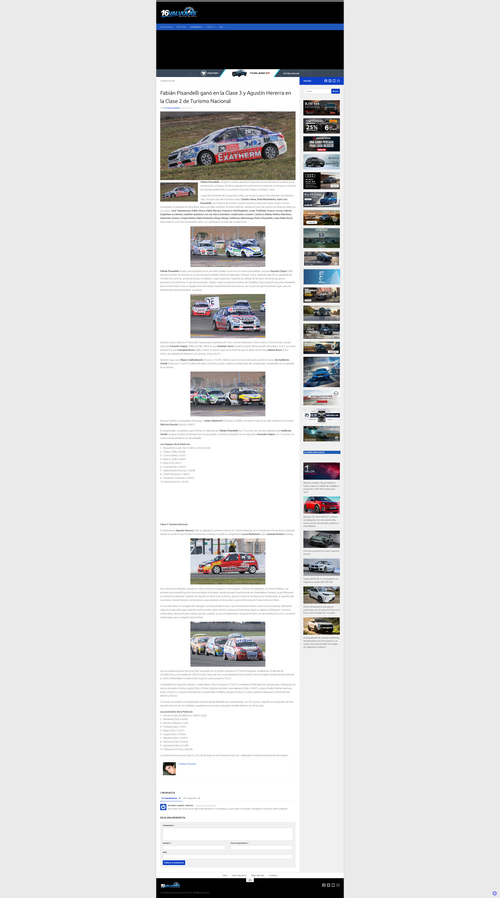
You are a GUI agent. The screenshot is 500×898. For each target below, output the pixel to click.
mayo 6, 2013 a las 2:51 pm (206, 805)
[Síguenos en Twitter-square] (330, 80)
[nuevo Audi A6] (321, 188)
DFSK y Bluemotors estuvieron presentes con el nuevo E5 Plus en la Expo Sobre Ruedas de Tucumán (321, 609)
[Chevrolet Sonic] (321, 302)
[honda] (321, 265)
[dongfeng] (321, 151)
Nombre (167, 843)
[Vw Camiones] (321, 320)
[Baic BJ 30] (321, 115)
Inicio (225, 875)
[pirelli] (321, 133)
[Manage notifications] (495, 893)
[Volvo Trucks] (321, 422)
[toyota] (321, 338)
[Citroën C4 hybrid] (321, 441)
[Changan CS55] (321, 169)
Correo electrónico (239, 843)
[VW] (321, 224)
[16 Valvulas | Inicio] (179, 12)
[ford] (321, 247)
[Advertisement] (250, 49)
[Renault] (321, 353)
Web (165, 852)
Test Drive (181, 27)
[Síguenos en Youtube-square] (334, 80)
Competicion (195, 27)
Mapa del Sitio (257, 875)
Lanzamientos (166, 27)
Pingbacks (193, 798)
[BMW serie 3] (321, 386)
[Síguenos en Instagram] (338, 80)
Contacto (273, 875)
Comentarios (172, 798)
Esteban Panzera (172, 108)
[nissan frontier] (321, 404)
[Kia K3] (321, 206)
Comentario (168, 825)
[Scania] (321, 284)
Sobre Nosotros (239, 875)
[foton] (250, 73)
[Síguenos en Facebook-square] (325, 80)
